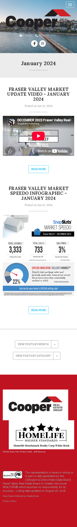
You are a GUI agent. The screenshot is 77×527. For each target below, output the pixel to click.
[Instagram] (42, 43)
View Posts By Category (33, 355)
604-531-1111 (47, 35)
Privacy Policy (10, 501)
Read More (38, 169)
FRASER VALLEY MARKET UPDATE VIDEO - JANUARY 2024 (38, 94)
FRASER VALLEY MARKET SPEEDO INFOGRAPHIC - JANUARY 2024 (39, 193)
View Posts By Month (33, 344)
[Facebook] (35, 43)
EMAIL (27, 35)
